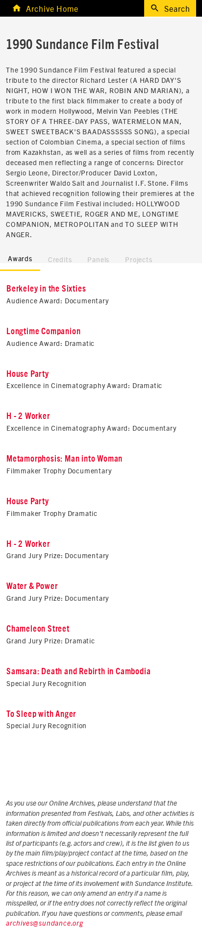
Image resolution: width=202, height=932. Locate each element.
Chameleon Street (38, 629)
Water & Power (31, 586)
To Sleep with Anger (41, 714)
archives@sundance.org (44, 923)
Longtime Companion (43, 331)
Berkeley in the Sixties (46, 289)
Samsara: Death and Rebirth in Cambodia (78, 671)
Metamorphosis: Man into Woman (64, 459)
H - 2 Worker (28, 416)
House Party (27, 374)
